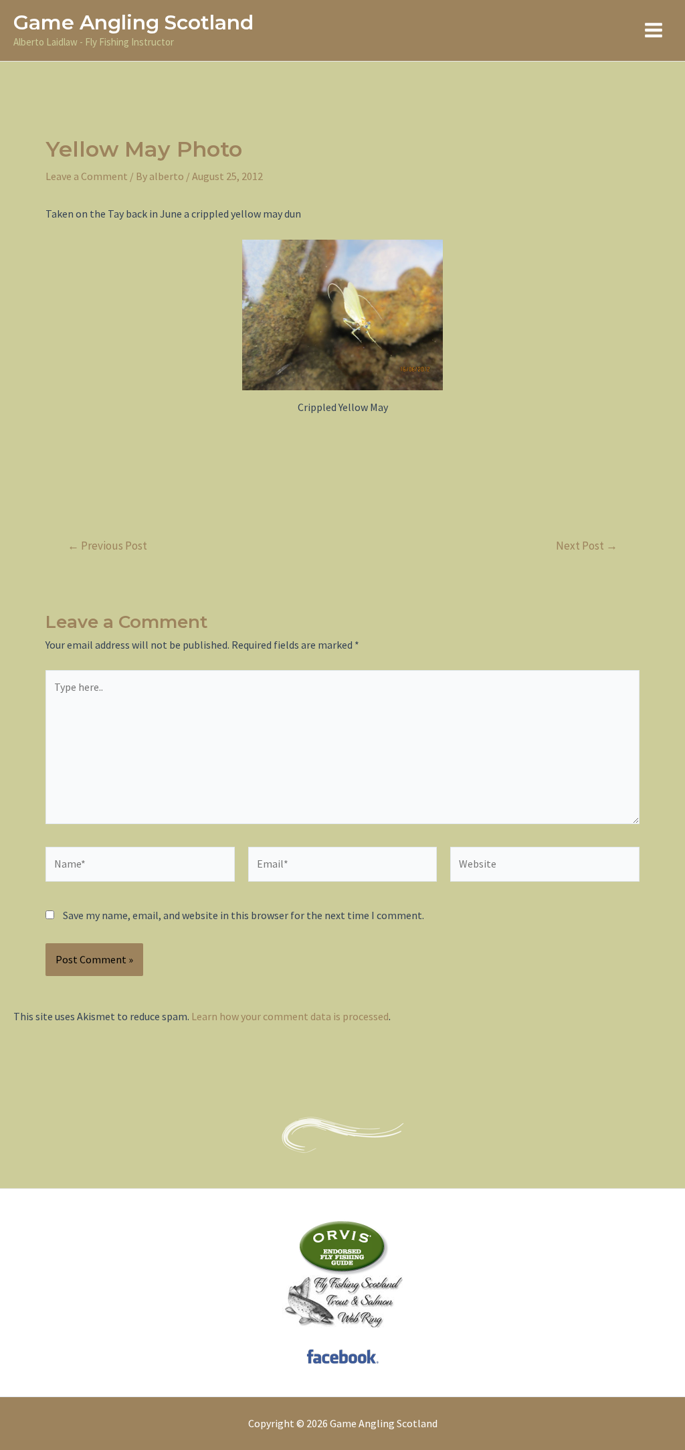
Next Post (586, 546)
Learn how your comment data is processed (290, 1016)
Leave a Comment (86, 176)
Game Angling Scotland (133, 22)
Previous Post (107, 546)
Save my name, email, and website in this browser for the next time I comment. (243, 915)
